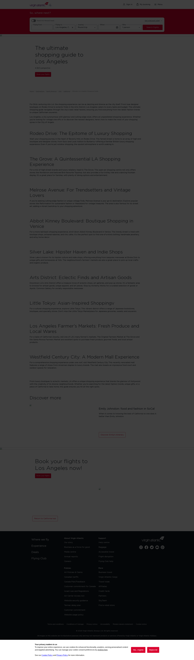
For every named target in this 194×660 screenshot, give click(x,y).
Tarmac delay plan (72, 605)
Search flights (152, 27)
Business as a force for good (77, 547)
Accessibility (105, 624)
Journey (81, 25)
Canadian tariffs (71, 577)
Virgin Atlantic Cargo (108, 577)
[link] (45, 540)
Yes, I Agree (138, 650)
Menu (160, 4)
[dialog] (97, 650)
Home (32, 91)
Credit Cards (104, 591)
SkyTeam (103, 601)
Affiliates (103, 586)
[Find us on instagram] (141, 547)
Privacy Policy (62, 655)
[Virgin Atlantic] (51, 4)
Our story (68, 542)
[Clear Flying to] (72, 27)
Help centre (104, 542)
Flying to (58, 25)
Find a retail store (107, 605)
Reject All (153, 650)
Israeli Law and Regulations (76, 591)
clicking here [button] (102, 650)
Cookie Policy (47, 655)
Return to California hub (45, 518)
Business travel (105, 572)
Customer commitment (74, 610)
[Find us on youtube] (157, 547)
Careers (67, 561)
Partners (102, 596)
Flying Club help (106, 561)
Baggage (102, 547)
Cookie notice (141, 624)
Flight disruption (106, 557)
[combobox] (42, 27)
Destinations (40, 91)
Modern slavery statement (123, 624)
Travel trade (104, 582)
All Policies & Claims (73, 572)
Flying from (37, 25)
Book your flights (43, 74)
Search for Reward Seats (45, 20)
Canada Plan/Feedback (74, 582)
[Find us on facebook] (146, 547)
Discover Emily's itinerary (112, 435)
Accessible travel (106, 552)
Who (124, 25)
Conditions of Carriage (75, 624)
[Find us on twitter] (152, 547)
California (66, 91)
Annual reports (71, 557)
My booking (145, 4)
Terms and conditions (55, 624)
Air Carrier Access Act (74, 596)
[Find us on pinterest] (162, 547)
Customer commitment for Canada (80, 586)
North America (51, 91)
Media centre (70, 552)
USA (59, 91)
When (102, 25)
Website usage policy (73, 615)
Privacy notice (92, 624)
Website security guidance (76, 601)
